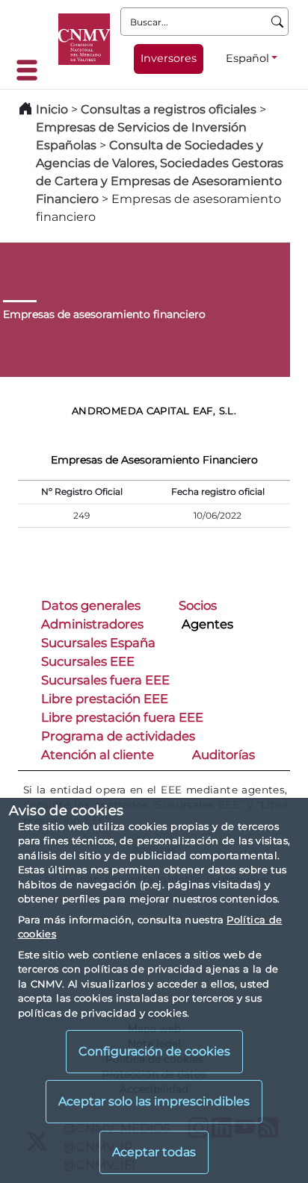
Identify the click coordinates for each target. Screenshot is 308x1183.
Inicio (52, 109)
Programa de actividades (118, 735)
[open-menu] (31, 70)
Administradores (92, 624)
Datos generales (91, 605)
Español (247, 58)
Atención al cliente (97, 754)
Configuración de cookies (154, 1051)
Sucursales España (98, 642)
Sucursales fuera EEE (105, 679)
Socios (198, 605)
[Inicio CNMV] (84, 39)
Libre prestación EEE (104, 698)
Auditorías (223, 754)
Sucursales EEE (88, 661)
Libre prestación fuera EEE (122, 717)
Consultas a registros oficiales (168, 109)
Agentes (207, 624)
